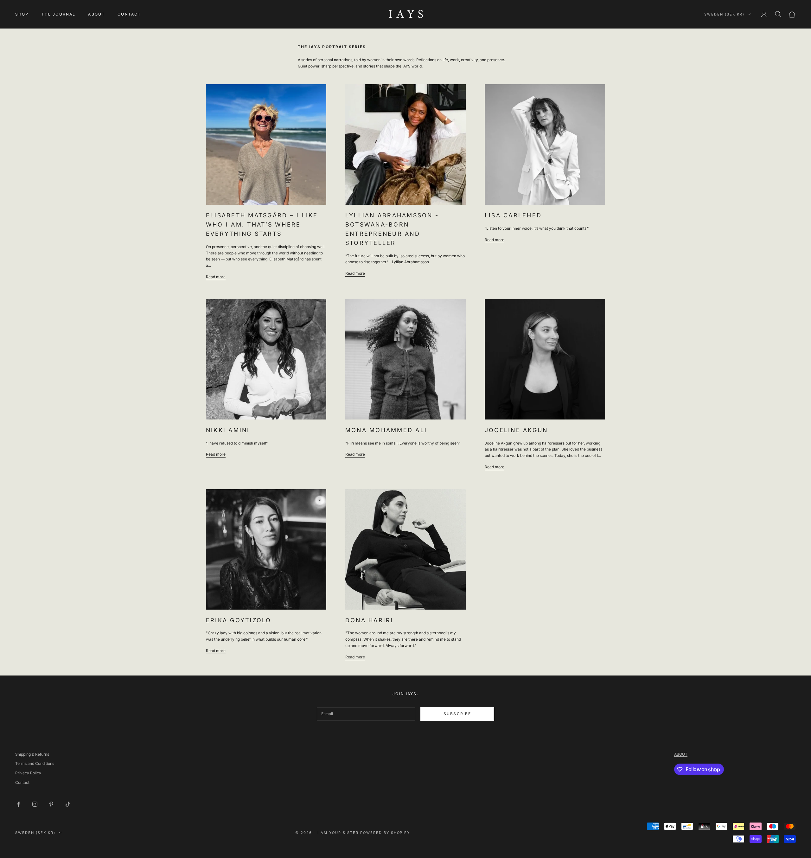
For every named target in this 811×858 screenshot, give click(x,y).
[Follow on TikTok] (68, 804)
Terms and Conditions (34, 763)
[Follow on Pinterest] (51, 804)
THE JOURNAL (59, 14)
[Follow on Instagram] (35, 804)
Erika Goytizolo (238, 620)
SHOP (22, 14)
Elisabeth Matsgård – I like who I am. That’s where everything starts (262, 224)
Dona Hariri (369, 620)
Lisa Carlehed (513, 215)
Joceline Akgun (516, 430)
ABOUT (96, 14)
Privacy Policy (28, 773)
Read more (216, 276)
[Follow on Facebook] (18, 804)
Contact (22, 782)
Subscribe (457, 713)
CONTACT (129, 14)
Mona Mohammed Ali (386, 430)
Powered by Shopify (385, 832)
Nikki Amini (228, 430)
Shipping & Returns (32, 754)
